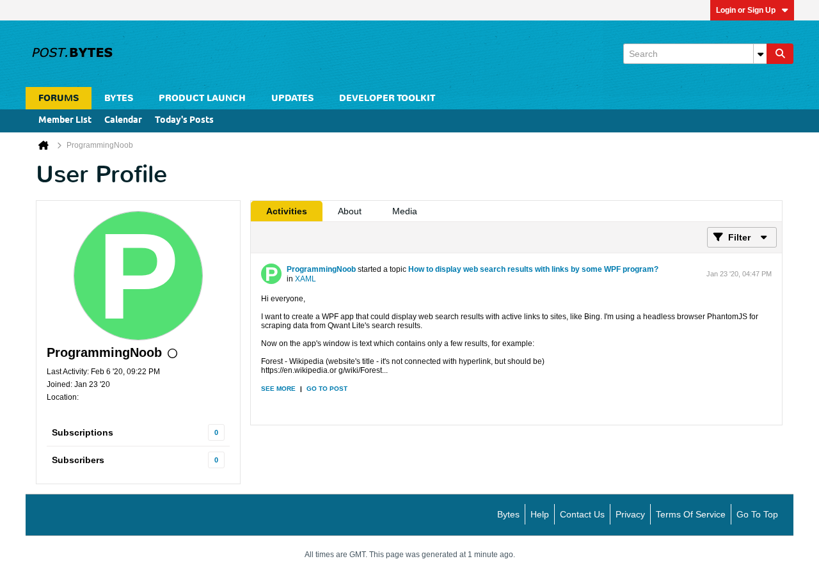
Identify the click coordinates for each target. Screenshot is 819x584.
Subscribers (78, 460)
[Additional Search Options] (760, 53)
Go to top (757, 514)
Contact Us (582, 514)
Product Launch (202, 98)
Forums (58, 98)
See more (278, 388)
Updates (292, 98)
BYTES (118, 98)
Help (539, 514)
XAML (305, 278)
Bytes (508, 514)
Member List (64, 120)
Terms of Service (691, 514)
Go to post (326, 388)
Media (404, 211)
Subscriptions (82, 432)
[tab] (286, 211)
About (350, 211)
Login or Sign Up (745, 10)
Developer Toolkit (387, 98)
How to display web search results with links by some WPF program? (533, 269)
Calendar (123, 120)
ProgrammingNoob (321, 269)
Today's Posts (184, 120)
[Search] (780, 53)
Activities (286, 211)
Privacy (630, 514)
